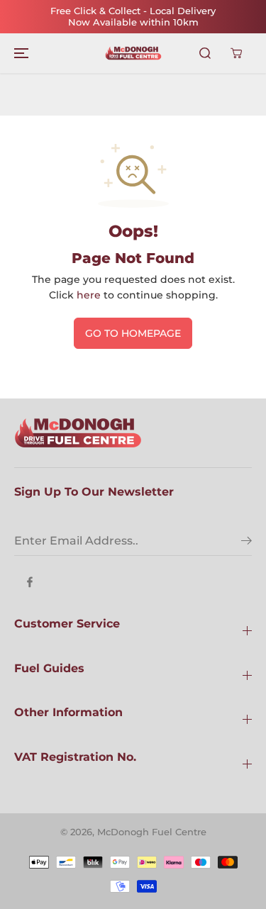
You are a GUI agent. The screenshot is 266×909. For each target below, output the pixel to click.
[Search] (205, 53)
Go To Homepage (133, 333)
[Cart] (236, 53)
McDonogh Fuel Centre (151, 831)
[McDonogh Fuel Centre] (133, 53)
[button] (19, 53)
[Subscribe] (246, 542)
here (89, 295)
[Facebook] (29, 582)
